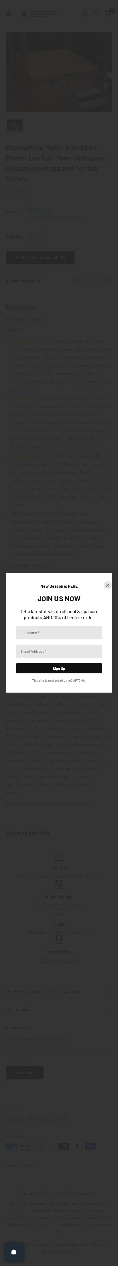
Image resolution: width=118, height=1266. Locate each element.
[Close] (108, 585)
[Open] (14, 1252)
